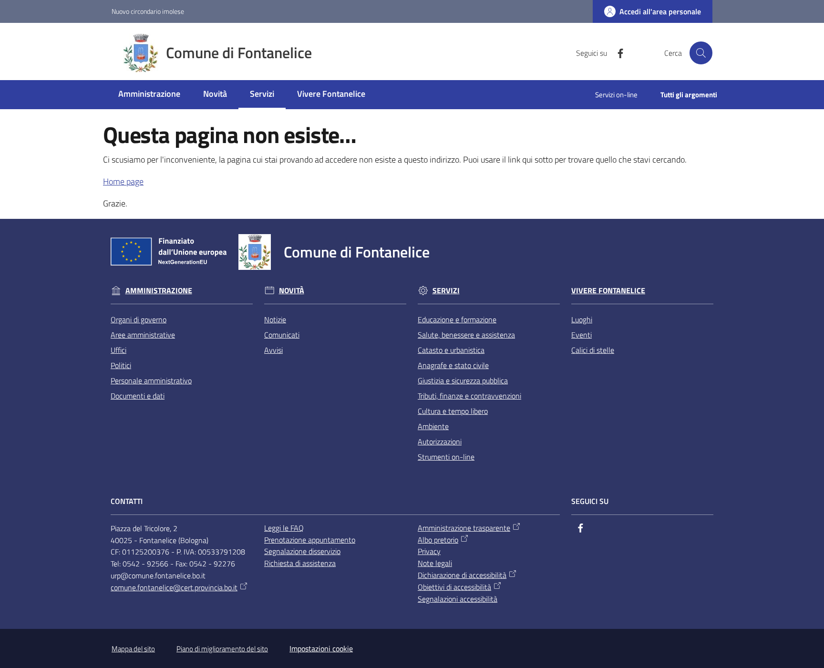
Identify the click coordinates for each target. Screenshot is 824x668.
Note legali (435, 563)
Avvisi (273, 350)
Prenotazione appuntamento (309, 539)
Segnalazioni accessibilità (457, 599)
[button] (701, 52)
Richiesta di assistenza (300, 563)
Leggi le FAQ (284, 528)
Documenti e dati (138, 395)
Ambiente (433, 426)
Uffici (118, 350)
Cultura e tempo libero (453, 411)
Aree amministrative (143, 334)
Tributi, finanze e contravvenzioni (469, 395)
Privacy (429, 551)
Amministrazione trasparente (464, 528)
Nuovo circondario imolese (148, 11)
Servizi (446, 290)
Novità (291, 290)
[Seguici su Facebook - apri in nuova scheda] (616, 52)
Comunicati (281, 334)
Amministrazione (158, 290)
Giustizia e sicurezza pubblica (463, 380)
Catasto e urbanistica (451, 350)
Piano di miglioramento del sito (222, 648)
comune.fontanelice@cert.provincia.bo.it (174, 587)
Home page (123, 181)
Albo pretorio (438, 539)
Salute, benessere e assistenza (466, 334)
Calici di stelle (592, 350)
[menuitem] (149, 94)
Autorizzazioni (440, 441)
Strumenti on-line (446, 456)
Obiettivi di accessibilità (454, 587)
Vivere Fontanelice (608, 290)
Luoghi (581, 319)
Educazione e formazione (457, 319)
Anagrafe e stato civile (453, 365)
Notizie (275, 319)
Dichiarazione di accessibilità (462, 575)
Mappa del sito (133, 648)
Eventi (581, 334)
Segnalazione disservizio (302, 551)
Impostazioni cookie (321, 648)
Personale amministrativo (151, 380)
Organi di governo (138, 319)
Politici (121, 365)
